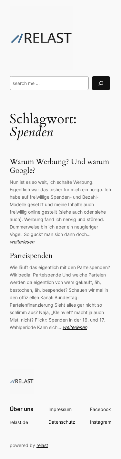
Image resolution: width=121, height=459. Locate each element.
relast (42, 445)
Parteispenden (31, 256)
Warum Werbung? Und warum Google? (59, 166)
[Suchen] (101, 83)
